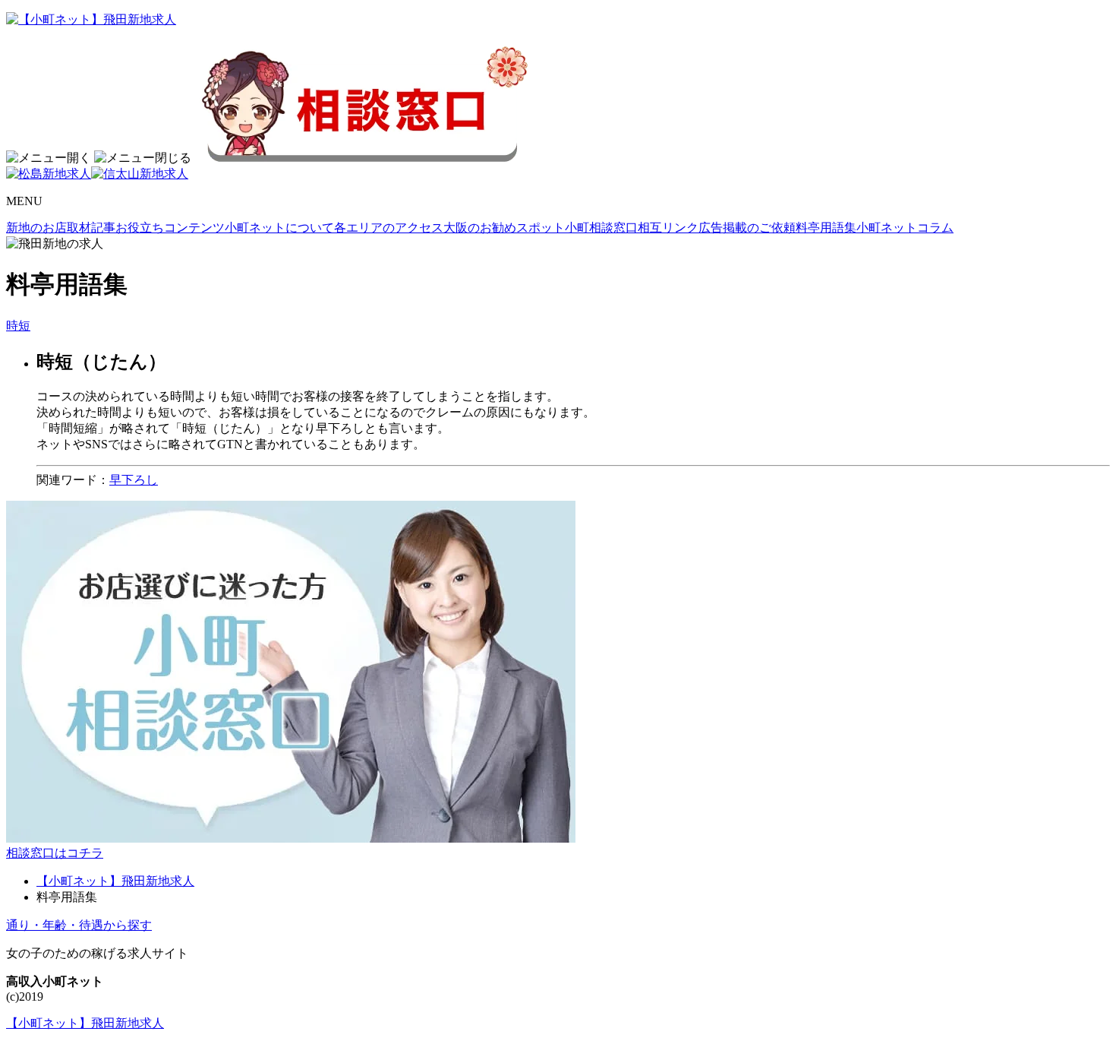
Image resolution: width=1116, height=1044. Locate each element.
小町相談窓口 (601, 227)
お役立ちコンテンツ (170, 227)
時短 (18, 325)
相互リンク (668, 227)
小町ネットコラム (905, 227)
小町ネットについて (279, 227)
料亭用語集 (826, 227)
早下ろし (133, 479)
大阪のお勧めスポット (504, 227)
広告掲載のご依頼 (747, 227)
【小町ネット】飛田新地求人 (115, 881)
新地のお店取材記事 (60, 227)
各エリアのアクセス (388, 227)
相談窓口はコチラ (54, 852)
